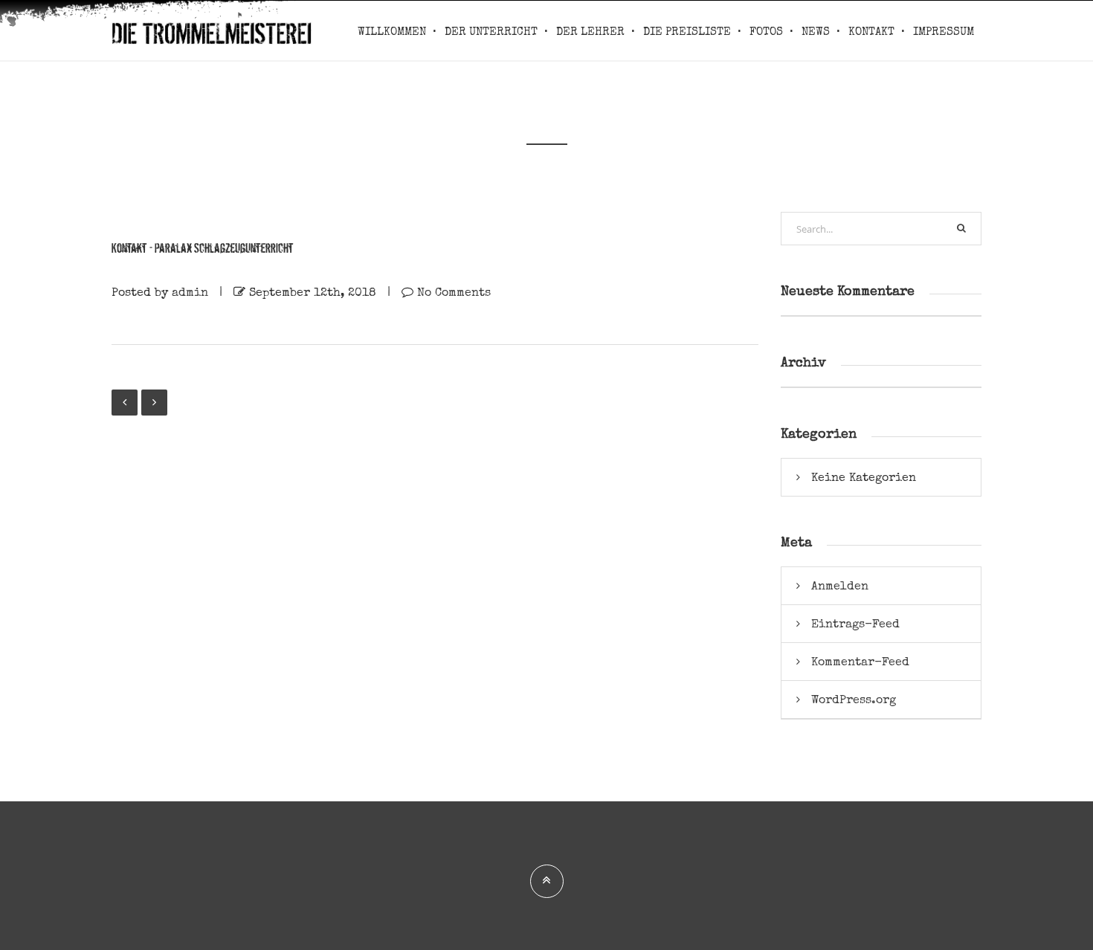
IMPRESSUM (943, 32)
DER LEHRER (590, 32)
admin (190, 292)
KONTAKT (871, 32)
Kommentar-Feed (860, 661)
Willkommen (392, 32)
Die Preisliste (687, 32)
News (816, 32)
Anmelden (839, 585)
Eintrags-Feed (855, 623)
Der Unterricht (491, 32)
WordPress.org (853, 699)
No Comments (454, 292)
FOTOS (766, 32)
